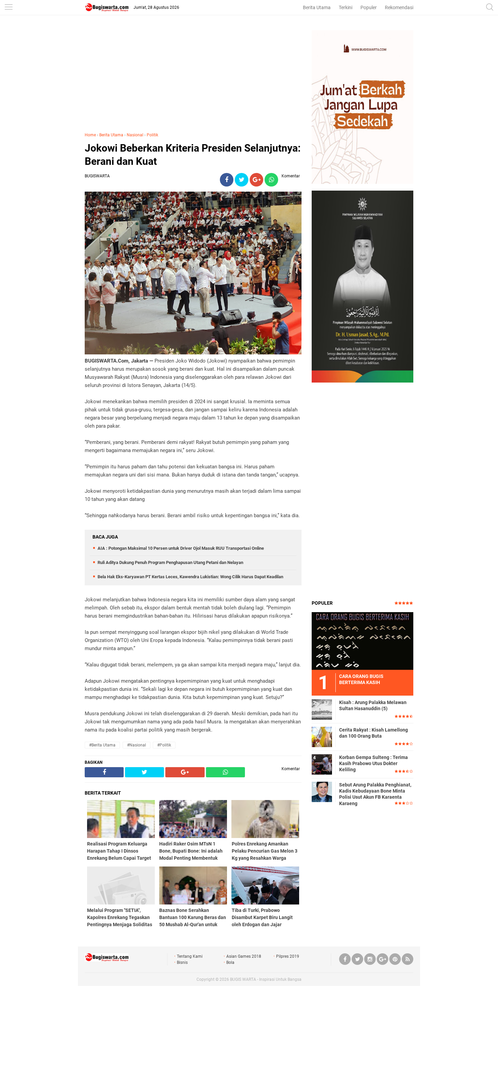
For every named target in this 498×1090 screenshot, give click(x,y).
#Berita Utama (102, 745)
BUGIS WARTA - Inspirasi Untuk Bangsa (266, 979)
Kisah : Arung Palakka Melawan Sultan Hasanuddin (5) (373, 705)
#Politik (164, 745)
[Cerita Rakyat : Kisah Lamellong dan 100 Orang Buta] (322, 736)
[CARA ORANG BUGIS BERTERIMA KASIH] (362, 640)
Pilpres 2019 (287, 956)
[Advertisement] (193, 77)
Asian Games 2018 (243, 956)
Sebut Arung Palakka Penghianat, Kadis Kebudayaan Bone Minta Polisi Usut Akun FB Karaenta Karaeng (375, 794)
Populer (368, 7)
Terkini (345, 7)
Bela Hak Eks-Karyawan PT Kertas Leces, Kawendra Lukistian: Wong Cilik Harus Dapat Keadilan (190, 576)
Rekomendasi (399, 7)
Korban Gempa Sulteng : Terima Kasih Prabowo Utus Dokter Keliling (373, 763)
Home (90, 135)
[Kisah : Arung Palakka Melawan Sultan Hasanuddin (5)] (322, 709)
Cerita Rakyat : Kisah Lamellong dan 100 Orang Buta (373, 733)
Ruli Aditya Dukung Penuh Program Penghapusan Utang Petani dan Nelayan (170, 562)
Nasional (135, 135)
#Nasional (136, 745)
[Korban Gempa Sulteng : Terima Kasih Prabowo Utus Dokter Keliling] (322, 764)
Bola (230, 962)
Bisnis (182, 962)
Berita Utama (317, 7)
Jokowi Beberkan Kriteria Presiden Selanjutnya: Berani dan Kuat (192, 154)
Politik (152, 135)
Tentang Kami (190, 956)
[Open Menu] (8, 7)
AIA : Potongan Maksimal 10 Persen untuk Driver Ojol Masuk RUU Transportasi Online (181, 548)
